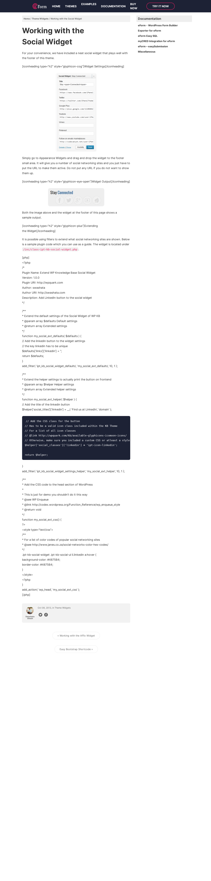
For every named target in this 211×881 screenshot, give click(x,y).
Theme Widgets (40, 18)
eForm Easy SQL (148, 35)
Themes (71, 6)
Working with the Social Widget (66, 18)
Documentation (113, 6)
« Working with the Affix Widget (76, 635)
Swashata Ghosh (29, 617)
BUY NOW (133, 6)
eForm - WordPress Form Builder (158, 25)
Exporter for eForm (149, 30)
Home (56, 6)
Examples (88, 4)
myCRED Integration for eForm (156, 41)
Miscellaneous (146, 51)
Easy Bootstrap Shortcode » (76, 649)
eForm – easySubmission (153, 46)
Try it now (160, 6)
